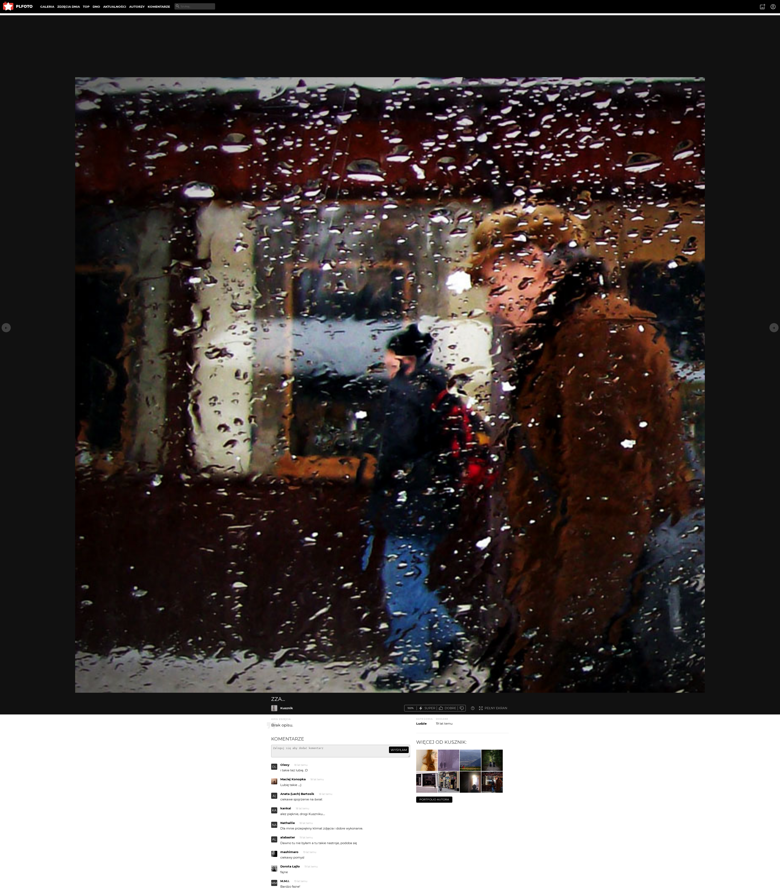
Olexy (284, 765)
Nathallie (287, 823)
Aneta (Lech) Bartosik (297, 794)
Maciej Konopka (293, 779)
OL (274, 767)
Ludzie (421, 723)
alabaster (287, 837)
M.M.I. (284, 881)
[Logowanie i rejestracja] (773, 7)
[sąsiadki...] (448, 760)
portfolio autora (434, 799)
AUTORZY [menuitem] (137, 7)
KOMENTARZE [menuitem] (159, 7)
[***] (427, 760)
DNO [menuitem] (96, 7)
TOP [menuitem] (86, 7)
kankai (285, 808)
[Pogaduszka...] (470, 760)
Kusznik (286, 708)
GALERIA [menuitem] (47, 7)
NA (274, 825)
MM (274, 883)
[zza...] (274, 708)
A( (274, 796)
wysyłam (399, 750)
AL (274, 839)
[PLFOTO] (18, 6)
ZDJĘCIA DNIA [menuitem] (68, 7)
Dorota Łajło (290, 866)
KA (274, 810)
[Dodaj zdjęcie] (762, 7)
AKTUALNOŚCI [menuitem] (114, 7)
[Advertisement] (390, 43)
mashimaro (289, 852)
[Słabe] (462, 708)
